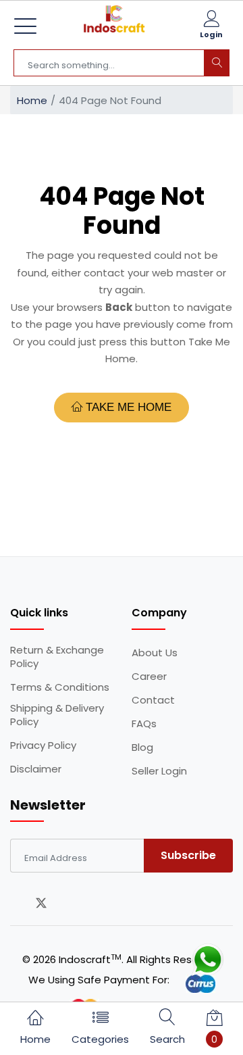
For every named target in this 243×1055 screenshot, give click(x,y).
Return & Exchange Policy (57, 656)
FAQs (144, 724)
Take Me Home (126, 407)
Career (149, 676)
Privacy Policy (43, 745)
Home (32, 100)
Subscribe (188, 855)
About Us (155, 653)
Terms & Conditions (59, 687)
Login (211, 34)
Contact (153, 700)
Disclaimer (35, 769)
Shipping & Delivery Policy (57, 715)
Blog (142, 747)
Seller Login (159, 771)
